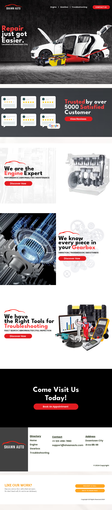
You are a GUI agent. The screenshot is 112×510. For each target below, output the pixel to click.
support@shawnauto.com (67, 445)
